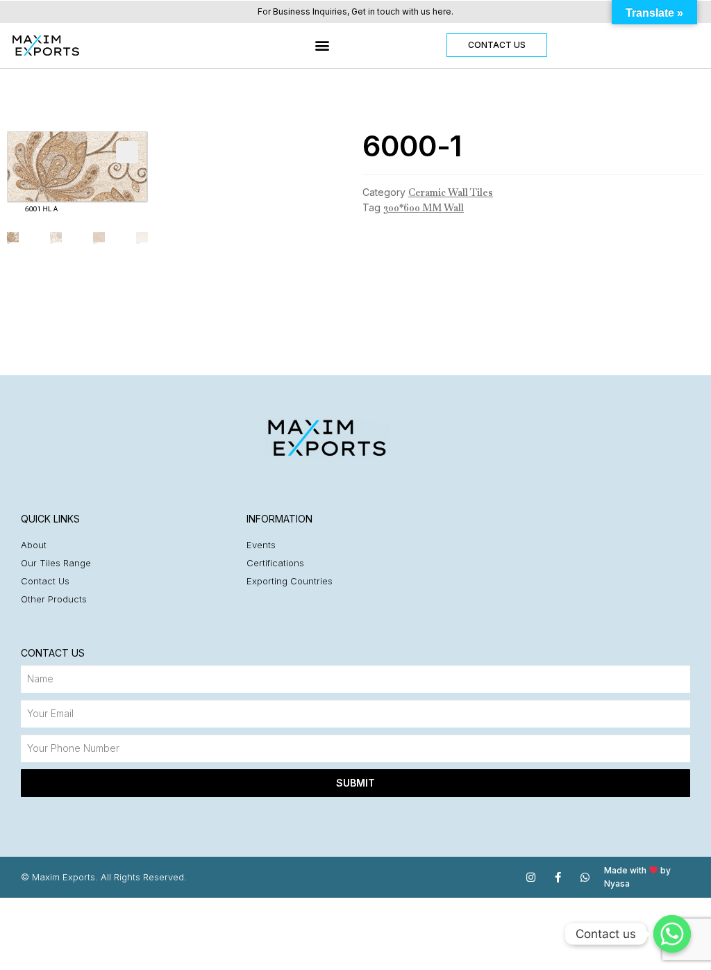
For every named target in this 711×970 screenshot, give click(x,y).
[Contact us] (672, 934)
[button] (322, 45)
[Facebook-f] (558, 877)
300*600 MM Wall (423, 208)
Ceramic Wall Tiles (450, 192)
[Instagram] (531, 877)
